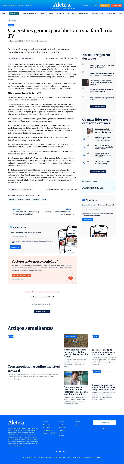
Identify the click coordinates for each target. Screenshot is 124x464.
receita (96, 336)
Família (20, 199)
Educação (12, 199)
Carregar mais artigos (98, 107)
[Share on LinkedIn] (65, 58)
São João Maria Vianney (69, 8)
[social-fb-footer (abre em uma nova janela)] (60, 452)
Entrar (97, 5)
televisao (36, 199)
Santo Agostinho (71, 336)
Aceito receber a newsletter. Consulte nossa (32, 241)
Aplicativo (62, 427)
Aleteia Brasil (30, 41)
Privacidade (97, 457)
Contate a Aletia (87, 457)
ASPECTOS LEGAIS (59, 457)
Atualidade (60, 13)
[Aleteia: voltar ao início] (62, 4)
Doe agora (115, 5)
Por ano (77, 425)
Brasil (120, 13)
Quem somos (48, 457)
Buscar (30, 5)
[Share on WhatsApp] (76, 58)
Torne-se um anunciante (74, 457)
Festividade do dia (93, 187)
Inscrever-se (15, 247)
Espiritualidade (83, 13)
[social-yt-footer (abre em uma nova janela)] (56, 452)
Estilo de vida (71, 13)
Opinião (42, 13)
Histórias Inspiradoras (29, 13)
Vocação (68, 374)
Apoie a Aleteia (38, 457)
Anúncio (61, 436)
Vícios (44, 199)
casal (11, 336)
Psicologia (97, 372)
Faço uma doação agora (20, 275)
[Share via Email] (72, 58)
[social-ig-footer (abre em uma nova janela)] (67, 452)
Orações (12, 13)
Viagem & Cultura (97, 13)
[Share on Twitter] (69, 58)
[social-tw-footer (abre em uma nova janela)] (64, 452)
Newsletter (62, 425)
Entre (50, 304)
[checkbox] (10, 241)
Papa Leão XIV (111, 13)
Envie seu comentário (42, 311)
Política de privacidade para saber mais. (98, 214)
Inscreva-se (62, 430)
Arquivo (50, 13)
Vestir (60, 433)
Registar (103, 5)
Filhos (28, 199)
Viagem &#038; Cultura (50, 433)
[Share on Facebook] (62, 58)
